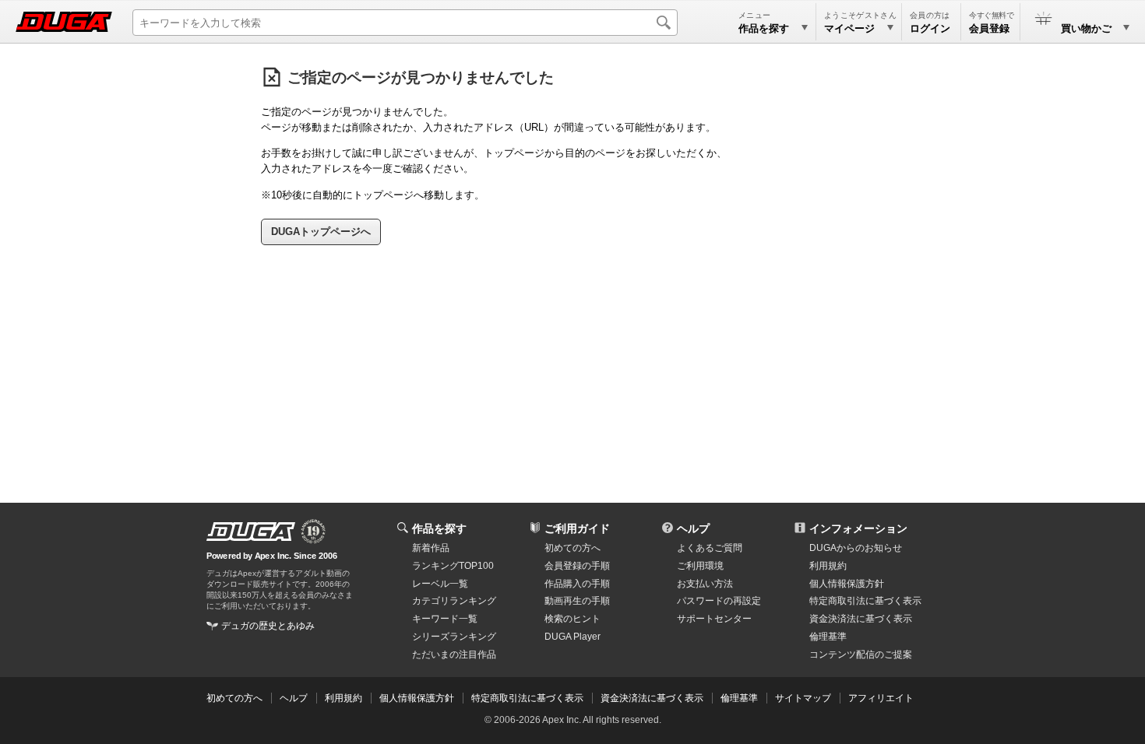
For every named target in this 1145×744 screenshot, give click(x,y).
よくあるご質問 (709, 547)
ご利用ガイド (577, 528)
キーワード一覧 (444, 618)
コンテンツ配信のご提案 (860, 654)
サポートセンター (714, 618)
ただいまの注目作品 (454, 654)
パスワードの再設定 (719, 600)
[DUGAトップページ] (64, 22)
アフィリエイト (881, 698)
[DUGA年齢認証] (250, 531)
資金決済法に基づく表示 (652, 698)
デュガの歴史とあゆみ (268, 625)
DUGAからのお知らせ (855, 547)
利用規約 (828, 565)
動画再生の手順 (577, 600)
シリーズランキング (454, 636)
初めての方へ (572, 547)
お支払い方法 (705, 583)
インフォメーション (858, 528)
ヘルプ (693, 528)
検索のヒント (572, 618)
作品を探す (439, 528)
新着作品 (430, 547)
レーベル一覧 (440, 583)
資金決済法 (860, 618)
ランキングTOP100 (453, 565)
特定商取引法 (865, 600)
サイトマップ (803, 698)
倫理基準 (828, 636)
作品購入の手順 (577, 583)
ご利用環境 (700, 565)
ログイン (930, 28)
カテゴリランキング (454, 600)
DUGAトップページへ (321, 231)
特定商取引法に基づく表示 (527, 698)
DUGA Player (572, 636)
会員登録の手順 (577, 565)
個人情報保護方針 (846, 583)
